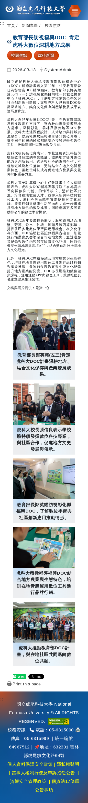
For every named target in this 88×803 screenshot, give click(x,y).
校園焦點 (19, 55)
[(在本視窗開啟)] (44, 10)
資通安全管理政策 (28, 781)
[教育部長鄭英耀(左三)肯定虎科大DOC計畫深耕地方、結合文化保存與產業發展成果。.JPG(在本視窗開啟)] (44, 329)
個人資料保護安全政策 (30, 764)
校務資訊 (17, 730)
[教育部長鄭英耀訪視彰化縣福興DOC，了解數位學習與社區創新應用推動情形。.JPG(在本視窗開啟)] (44, 478)
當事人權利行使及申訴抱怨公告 (43, 772)
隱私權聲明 (68, 764)
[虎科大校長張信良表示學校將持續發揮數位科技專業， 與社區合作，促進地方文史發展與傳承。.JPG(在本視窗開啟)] (44, 403)
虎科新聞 (46, 55)
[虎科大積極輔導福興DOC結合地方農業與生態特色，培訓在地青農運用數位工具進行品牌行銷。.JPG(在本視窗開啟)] (44, 547)
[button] (73, 10)
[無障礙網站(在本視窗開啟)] (58, 721)
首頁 (11, 25)
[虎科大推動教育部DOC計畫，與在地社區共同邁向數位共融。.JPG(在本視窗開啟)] (44, 622)
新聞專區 (30, 25)
